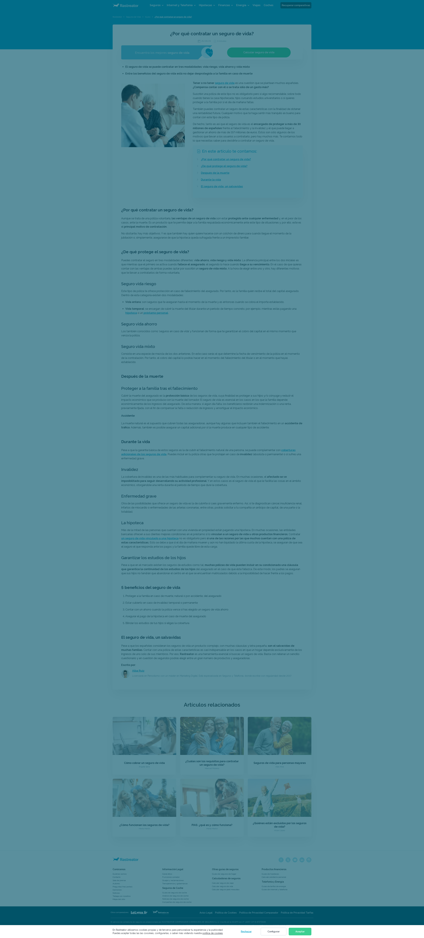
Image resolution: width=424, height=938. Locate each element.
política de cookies (212, 933)
